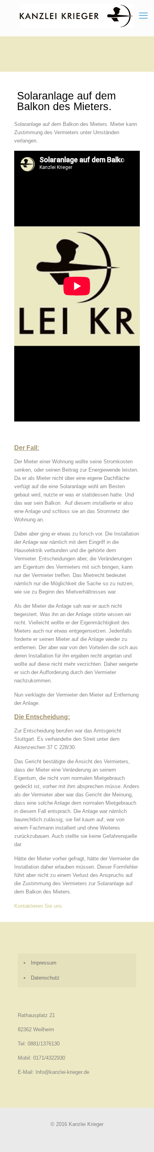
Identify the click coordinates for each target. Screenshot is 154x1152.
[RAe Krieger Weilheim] (77, 16)
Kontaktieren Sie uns (38, 906)
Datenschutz (45, 978)
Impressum (43, 963)
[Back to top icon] (138, 1136)
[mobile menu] (143, 15)
